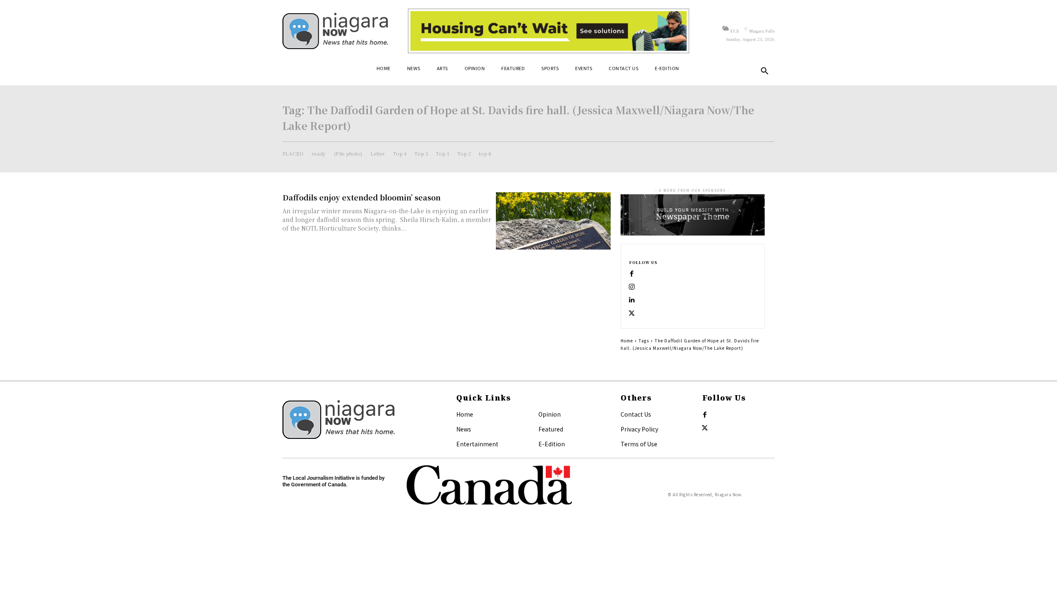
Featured (550, 429)
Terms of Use (639, 444)
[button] (765, 71)
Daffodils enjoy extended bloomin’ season (361, 197)
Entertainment (477, 444)
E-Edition (551, 444)
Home (627, 340)
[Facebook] (631, 273)
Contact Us (636, 414)
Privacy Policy (639, 429)
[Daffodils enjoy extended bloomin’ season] (553, 221)
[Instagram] (631, 287)
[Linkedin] (631, 300)
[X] (631, 313)
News (463, 429)
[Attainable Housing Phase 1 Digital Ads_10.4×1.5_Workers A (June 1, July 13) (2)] (548, 31)
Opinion (549, 414)
